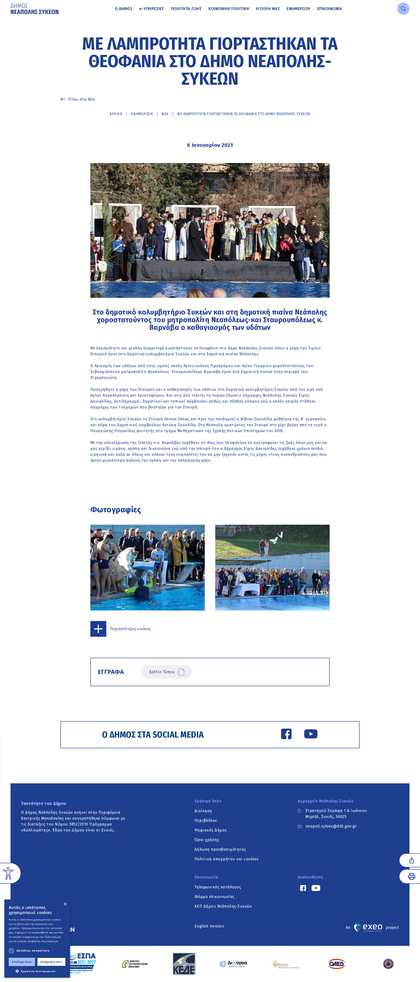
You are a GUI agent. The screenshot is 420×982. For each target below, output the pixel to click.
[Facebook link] (286, 735)
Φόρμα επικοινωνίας (214, 896)
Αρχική (116, 114)
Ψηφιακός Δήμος (210, 830)
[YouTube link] (311, 734)
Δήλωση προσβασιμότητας (220, 849)
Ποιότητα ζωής (186, 8)
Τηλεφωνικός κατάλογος (217, 886)
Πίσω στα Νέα (81, 99)
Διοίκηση (203, 810)
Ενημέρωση (298, 8)
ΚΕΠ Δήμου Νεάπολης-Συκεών (223, 906)
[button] (37, 971)
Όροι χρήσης (206, 839)
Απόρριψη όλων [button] (51, 962)
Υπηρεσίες (151, 8)
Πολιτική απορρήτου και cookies (226, 858)
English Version (209, 926)
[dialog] (37, 939)
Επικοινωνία (329, 8)
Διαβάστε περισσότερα (43, 941)
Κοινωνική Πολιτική (228, 8)
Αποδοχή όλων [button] (22, 962)
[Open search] (403, 9)
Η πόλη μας (268, 8)
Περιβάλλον (205, 820)
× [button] (65, 904)
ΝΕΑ (164, 114)
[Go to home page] (35, 8)
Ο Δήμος (124, 8)
